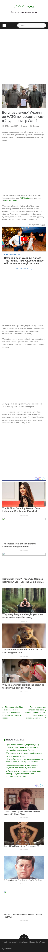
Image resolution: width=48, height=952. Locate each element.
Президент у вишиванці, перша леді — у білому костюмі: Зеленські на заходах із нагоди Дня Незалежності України (22, 747)
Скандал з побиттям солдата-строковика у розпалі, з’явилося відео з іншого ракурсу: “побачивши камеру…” (35, 712)
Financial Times (10, 200)
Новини (36, 126)
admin (25, 126)
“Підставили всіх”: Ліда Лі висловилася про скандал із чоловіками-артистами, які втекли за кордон (12, 712)
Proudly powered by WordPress (15, 942)
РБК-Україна (25, 198)
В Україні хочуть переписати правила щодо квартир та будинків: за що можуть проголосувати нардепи (23, 773)
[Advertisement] (24, 54)
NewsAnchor (40, 942)
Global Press (24, 7)
